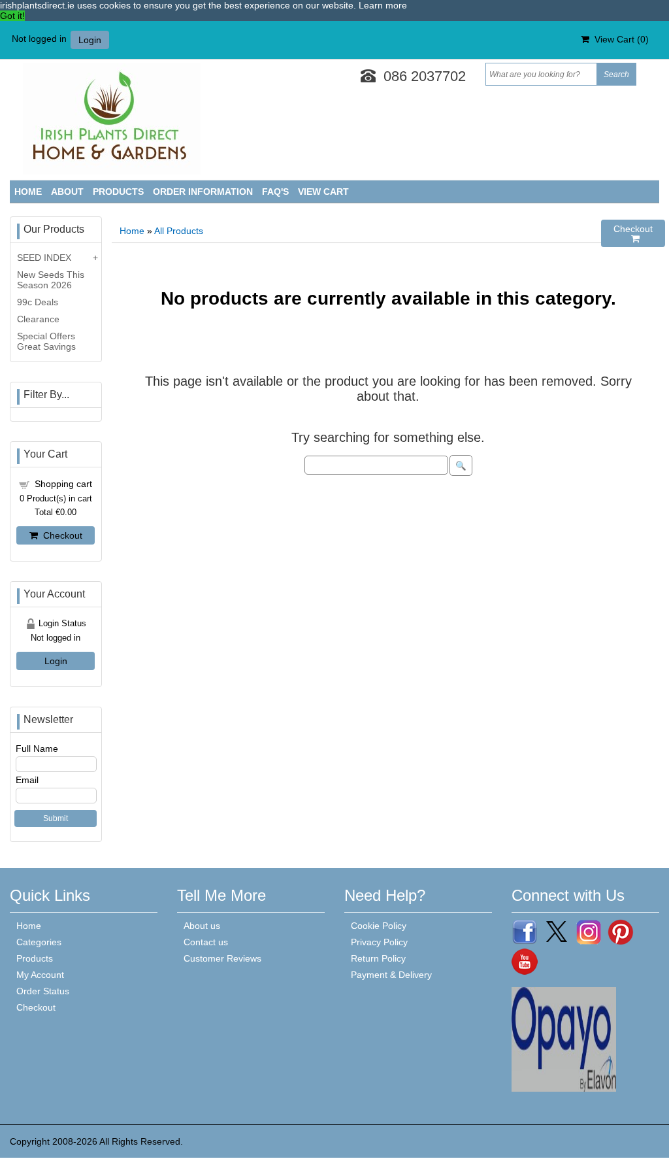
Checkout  (633, 233)
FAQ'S (275, 191)
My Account (40, 974)
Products (118, 191)
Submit (55, 818)
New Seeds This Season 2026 (50, 279)
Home (28, 191)
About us (202, 925)
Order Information (203, 191)
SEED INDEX (44, 257)
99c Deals (37, 302)
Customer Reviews (222, 958)
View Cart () (619, 39)
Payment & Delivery (391, 974)
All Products (178, 231)
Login (89, 39)
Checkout (60, 535)
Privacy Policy (379, 942)
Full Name (37, 748)
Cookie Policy (378, 925)
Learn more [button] (383, 5)
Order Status (42, 991)
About (67, 191)
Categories (38, 942)
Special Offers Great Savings (46, 341)
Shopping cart (63, 484)
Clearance (38, 319)
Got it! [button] (12, 15)
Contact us (206, 942)
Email (27, 780)
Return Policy (378, 958)
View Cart (323, 191)
